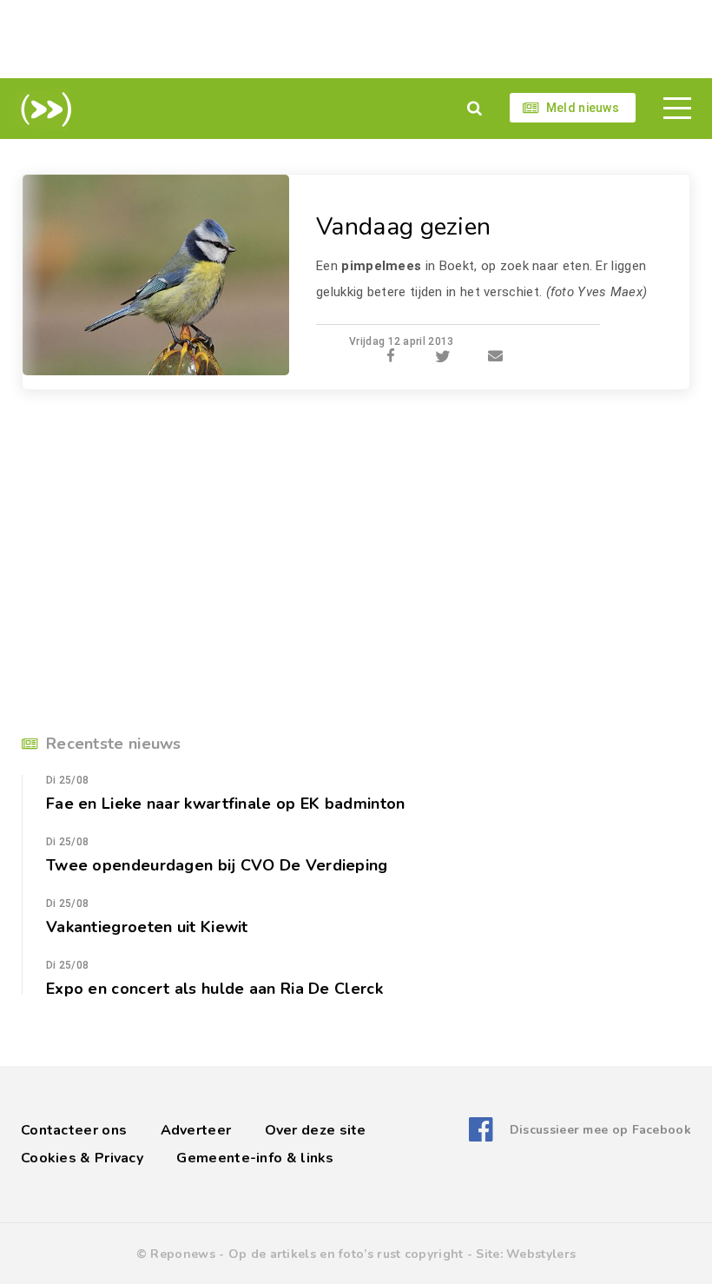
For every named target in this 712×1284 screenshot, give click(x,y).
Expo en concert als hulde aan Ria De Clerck (214, 988)
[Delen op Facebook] (390, 357)
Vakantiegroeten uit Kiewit (147, 927)
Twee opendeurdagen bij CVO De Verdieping (217, 865)
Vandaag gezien (403, 226)
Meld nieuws (582, 108)
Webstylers (541, 1254)
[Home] (43, 109)
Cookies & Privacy (82, 1158)
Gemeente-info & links (254, 1158)
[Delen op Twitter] (442, 357)
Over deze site (315, 1130)
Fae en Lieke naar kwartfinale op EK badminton (225, 803)
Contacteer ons (74, 1130)
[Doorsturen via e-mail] (495, 357)
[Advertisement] (356, 39)
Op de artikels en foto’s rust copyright (346, 1254)
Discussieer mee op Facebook (600, 1130)
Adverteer (196, 1130)
